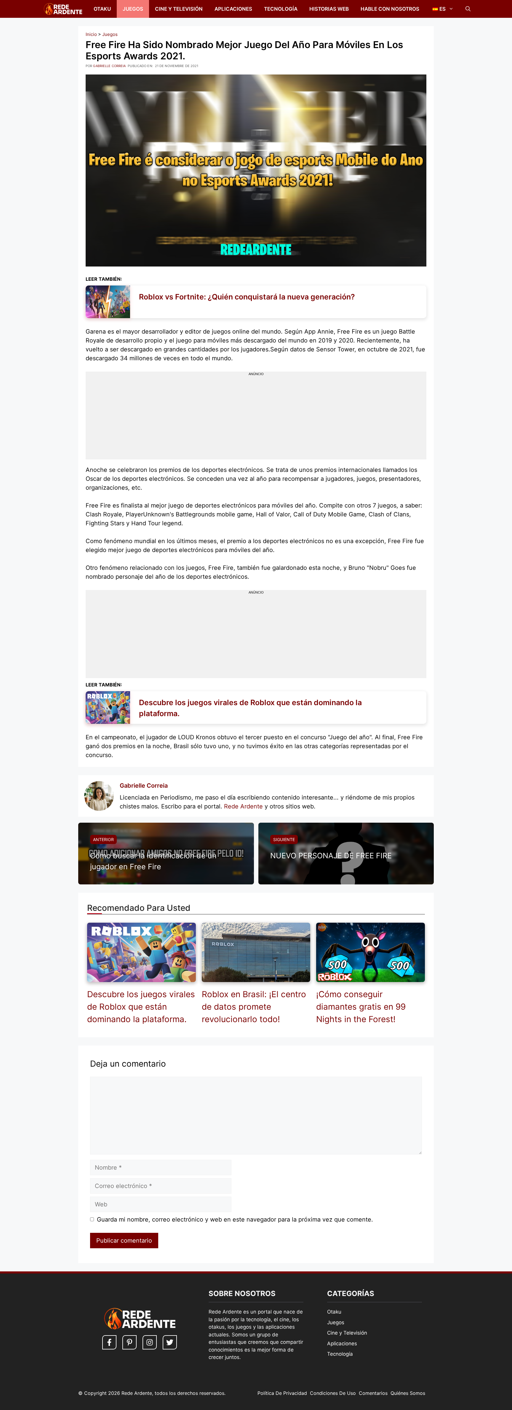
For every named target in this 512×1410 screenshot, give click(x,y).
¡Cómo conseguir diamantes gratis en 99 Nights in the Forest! (361, 1006)
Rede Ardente (243, 806)
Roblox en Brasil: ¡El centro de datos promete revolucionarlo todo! (254, 1006)
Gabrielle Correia (144, 785)
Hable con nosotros (390, 9)
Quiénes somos (408, 1393)
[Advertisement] (256, 417)
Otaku (102, 9)
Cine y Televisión (179, 9)
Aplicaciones (233, 9)
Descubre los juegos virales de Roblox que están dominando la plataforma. (141, 1006)
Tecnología (280, 9)
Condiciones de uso (333, 1393)
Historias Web (329, 9)
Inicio (91, 34)
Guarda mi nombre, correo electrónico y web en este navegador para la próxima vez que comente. (235, 1219)
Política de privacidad (282, 1393)
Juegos (133, 9)
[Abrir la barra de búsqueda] (468, 9)
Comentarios (373, 1393)
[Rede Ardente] (62, 9)
